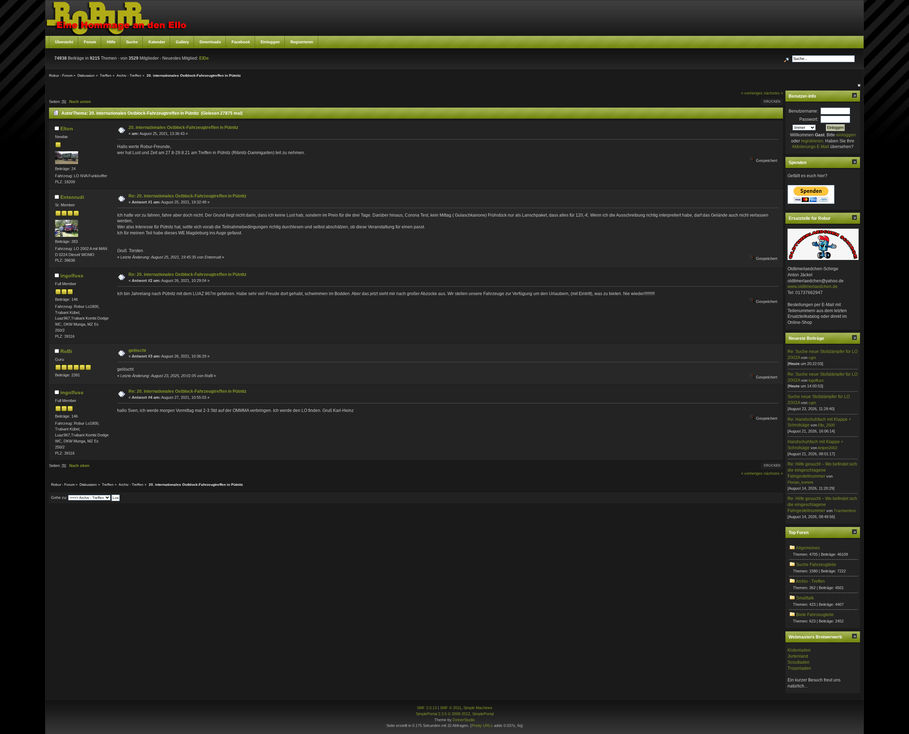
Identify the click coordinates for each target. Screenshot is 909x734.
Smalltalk (805, 598)
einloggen (846, 134)
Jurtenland (798, 656)
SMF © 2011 (450, 708)
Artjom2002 (827, 448)
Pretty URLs (482, 725)
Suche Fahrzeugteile (816, 564)
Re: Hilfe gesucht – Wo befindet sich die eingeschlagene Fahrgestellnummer (822, 470)
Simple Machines (477, 708)
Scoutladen (799, 662)
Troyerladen (799, 668)
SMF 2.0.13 (427, 708)
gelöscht (137, 350)
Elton (66, 128)
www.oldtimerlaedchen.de (813, 286)
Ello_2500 (826, 425)
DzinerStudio (464, 720)
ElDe (204, 58)
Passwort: (808, 119)
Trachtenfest (845, 511)
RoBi (66, 351)
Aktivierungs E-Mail (810, 146)
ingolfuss (71, 275)
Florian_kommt (800, 482)
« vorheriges (752, 93)
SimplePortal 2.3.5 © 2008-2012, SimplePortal (455, 714)
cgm (812, 357)
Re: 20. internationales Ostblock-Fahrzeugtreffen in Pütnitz (187, 196)
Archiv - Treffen (810, 581)
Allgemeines (808, 547)
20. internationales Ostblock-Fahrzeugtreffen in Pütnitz (183, 127)
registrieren (812, 140)
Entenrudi (72, 197)
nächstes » (773, 93)
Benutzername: (803, 111)
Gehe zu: (59, 497)
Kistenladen (799, 650)
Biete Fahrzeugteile (815, 614)
